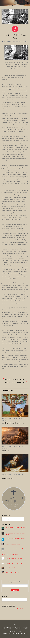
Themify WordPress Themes (20, 633)
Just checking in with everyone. (13, 423)
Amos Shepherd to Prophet (19, 609)
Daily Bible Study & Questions (20, 41)
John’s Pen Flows (7, 478)
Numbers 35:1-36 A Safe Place (15, 36)
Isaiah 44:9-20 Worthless (13, 544)
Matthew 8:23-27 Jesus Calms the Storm (15, 533)
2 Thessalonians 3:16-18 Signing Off (16, 538)
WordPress (11, 633)
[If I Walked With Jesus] (15, 3)
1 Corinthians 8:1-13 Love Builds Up (16, 549)
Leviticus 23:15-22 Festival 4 (10, 554)
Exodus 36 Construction (12, 572)
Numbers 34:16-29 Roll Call (14, 379)
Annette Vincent (6, 41)
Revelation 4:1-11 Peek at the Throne (16, 527)
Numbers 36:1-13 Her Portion (15, 382)
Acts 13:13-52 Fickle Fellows (14, 558)
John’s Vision (6, 451)
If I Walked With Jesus (14, 631)
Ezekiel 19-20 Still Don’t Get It (14, 563)
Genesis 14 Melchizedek (13, 568)
